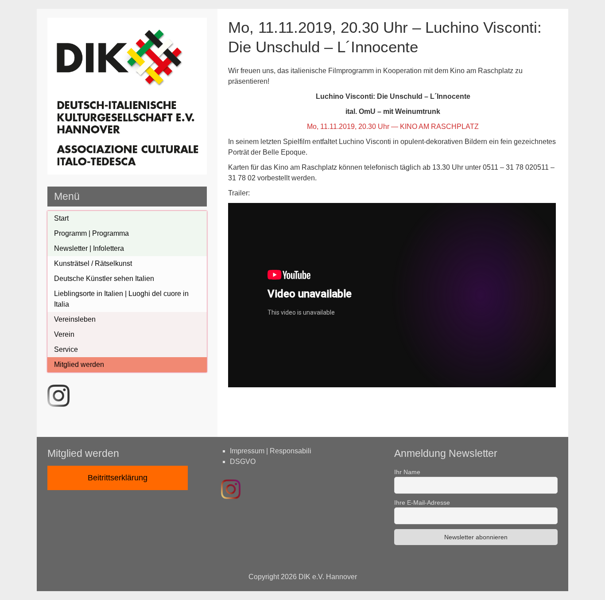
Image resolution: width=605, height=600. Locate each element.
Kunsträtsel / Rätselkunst (93, 263)
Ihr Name (407, 471)
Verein (64, 334)
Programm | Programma (91, 233)
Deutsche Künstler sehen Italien (104, 278)
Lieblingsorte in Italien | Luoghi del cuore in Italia (121, 299)
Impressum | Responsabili (270, 451)
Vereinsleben (75, 319)
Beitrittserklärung (117, 477)
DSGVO (243, 461)
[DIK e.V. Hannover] (127, 172)
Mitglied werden (79, 364)
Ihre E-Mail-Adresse (422, 502)
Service (66, 349)
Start (61, 218)
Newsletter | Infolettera (89, 248)
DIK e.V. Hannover (328, 577)
